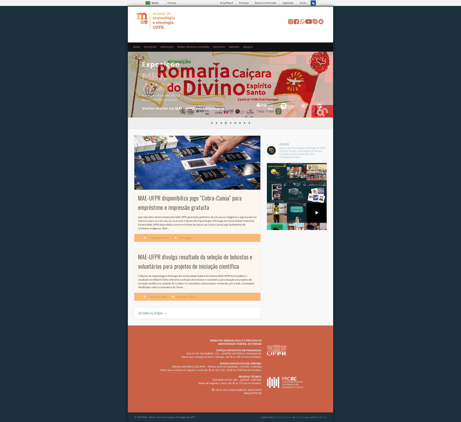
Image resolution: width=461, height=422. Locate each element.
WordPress (321, 417)
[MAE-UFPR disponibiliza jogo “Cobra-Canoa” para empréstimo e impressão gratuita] (197, 163)
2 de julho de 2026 (157, 296)
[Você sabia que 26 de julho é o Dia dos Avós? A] (317, 193)
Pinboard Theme (283, 417)
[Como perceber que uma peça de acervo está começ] (297, 173)
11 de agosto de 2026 (158, 238)
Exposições (150, 47)
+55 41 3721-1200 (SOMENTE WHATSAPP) (238, 390)
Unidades (234, 47)
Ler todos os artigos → (152, 313)
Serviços (171, 2)
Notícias (191, 296)
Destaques (181, 296)
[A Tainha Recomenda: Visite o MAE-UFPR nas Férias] (317, 213)
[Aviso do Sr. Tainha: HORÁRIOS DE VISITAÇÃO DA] (297, 213)
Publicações (167, 47)
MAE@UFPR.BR (253, 393)
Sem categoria (186, 238)
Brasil (155, 2)
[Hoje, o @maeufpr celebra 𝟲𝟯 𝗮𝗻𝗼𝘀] (297, 193)
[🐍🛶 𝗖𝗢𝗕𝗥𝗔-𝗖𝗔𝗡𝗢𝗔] (277, 193)
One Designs (303, 417)
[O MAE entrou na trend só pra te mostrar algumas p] (277, 213)
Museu (136, 47)
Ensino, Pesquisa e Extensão (193, 47)
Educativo (219, 47)
